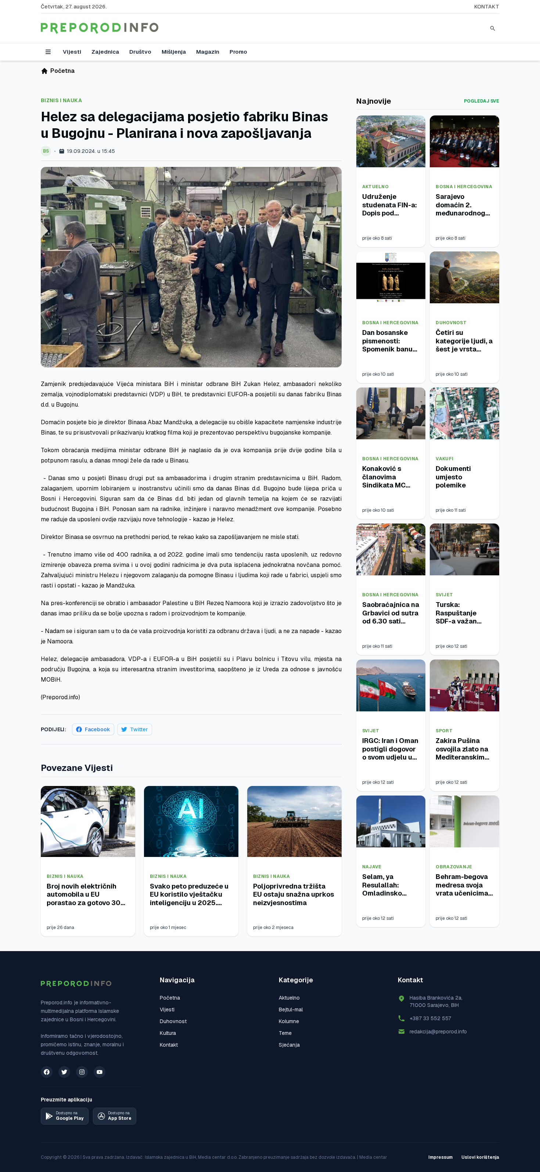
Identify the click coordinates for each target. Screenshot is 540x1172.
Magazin (207, 51)
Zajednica (105, 51)
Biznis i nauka (61, 100)
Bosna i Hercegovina (464, 187)
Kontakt (486, 6)
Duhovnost (451, 323)
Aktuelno (375, 187)
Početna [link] (62, 71)
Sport (444, 731)
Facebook (97, 729)
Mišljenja (174, 51)
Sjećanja (289, 1044)
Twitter (139, 729)
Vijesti (72, 51)
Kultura (168, 1033)
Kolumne (289, 1021)
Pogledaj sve (481, 101)
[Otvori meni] (48, 51)
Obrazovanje (454, 867)
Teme (285, 1033)
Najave (372, 867)
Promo (238, 51)
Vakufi (444, 459)
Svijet (444, 595)
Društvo (140, 51)
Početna (170, 997)
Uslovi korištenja (480, 1157)
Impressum (440, 1157)
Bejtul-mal (291, 1009)
